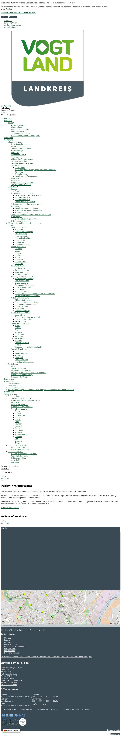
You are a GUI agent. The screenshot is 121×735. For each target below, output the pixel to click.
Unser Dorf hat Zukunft (20, 409)
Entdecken (12, 385)
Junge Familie (20, 240)
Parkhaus (15, 178)
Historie (18, 345)
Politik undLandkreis (8, 119)
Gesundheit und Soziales (20, 313)
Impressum (8, 640)
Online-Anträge (17, 150)
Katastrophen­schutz (22, 291)
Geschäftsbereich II (22, 197)
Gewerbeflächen (21, 353)
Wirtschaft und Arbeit (19, 349)
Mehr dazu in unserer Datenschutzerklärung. (18, 13)
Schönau (18, 437)
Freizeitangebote (21, 236)
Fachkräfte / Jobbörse (20, 449)
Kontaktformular (10, 644)
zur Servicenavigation (12, 25)
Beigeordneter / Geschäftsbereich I (28, 195)
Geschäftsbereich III (22, 200)
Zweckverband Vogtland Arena (26, 219)
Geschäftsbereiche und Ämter (22, 193)
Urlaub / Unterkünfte (15, 387)
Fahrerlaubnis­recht (22, 281)
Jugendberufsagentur (23, 244)
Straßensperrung (21, 283)
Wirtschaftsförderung (19, 456)
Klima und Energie (22, 272)
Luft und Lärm (20, 262)
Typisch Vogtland (18, 338)
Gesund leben (20, 315)
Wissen (17, 326)
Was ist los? (19, 229)
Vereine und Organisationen (22, 407)
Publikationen (20, 168)
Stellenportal (16, 206)
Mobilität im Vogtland (19, 405)
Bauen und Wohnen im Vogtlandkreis (25, 400)
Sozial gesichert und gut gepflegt (27, 317)
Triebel (17, 443)
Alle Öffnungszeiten (39, 704)
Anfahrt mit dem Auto (9, 682)
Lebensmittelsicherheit (23, 319)
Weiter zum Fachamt (9, 685)
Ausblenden (4, 17)
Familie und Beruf (21, 360)
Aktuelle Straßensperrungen (22, 159)
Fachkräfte (19, 358)
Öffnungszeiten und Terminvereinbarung (26, 204)
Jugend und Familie (18, 227)
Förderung (19, 355)
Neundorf (18, 424)
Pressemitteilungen (18, 146)
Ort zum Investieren (15, 452)
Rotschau (18, 432)
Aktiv (17, 330)
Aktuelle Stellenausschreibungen (27, 208)
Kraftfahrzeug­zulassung (24, 279)
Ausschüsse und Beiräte (20, 129)
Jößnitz (18, 420)
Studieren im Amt (21, 212)
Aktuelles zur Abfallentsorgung (26, 176)
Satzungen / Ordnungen (20, 133)
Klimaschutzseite (113, 730)
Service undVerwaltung (8, 139)
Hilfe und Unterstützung (24, 238)
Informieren (19, 336)
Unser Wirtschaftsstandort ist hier (24, 454)
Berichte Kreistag (17, 131)
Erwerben (18, 249)
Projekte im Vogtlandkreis (21, 370)
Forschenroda (20, 415)
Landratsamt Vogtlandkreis (11, 667)
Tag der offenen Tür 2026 (21, 185)
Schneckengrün (21, 434)
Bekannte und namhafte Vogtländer (28, 347)
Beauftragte (19, 191)
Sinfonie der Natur (22, 343)
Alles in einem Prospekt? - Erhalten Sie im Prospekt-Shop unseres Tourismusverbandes (41, 390)
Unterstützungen (21, 306)
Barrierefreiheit (10, 649)
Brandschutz (20, 289)
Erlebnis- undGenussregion (9, 380)
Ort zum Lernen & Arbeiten (18, 445)
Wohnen (18, 253)
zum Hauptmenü (10, 23)
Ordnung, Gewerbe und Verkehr (23, 276)
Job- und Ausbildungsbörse (25, 304)
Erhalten (18, 255)
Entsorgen (19, 259)
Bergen (17, 411)
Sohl (16, 439)
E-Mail (3, 680)
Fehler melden (9, 651)
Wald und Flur (20, 268)
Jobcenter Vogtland (18, 368)
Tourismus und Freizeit (20, 323)
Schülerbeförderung (22, 311)
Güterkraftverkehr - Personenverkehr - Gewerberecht (35, 294)
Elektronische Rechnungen (14, 646)
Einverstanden (13, 17)
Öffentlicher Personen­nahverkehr (27, 296)
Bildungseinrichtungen (23, 300)
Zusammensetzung (18, 125)
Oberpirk (18, 428)
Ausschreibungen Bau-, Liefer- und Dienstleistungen (31, 215)
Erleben (18, 328)
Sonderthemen (13, 364)
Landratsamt (13, 187)
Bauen (17, 251)
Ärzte (13, 366)
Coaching (18, 351)
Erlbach (18, 413)
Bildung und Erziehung (19, 447)
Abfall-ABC (19, 172)
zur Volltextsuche (10, 27)
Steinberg (18, 441)
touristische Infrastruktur (24, 362)
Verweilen (18, 332)
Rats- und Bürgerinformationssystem (25, 136)
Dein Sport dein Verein (19, 377)
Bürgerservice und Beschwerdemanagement (25, 223)
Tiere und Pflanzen (22, 270)
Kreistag (11, 123)
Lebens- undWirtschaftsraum (10, 393)
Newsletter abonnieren (12, 653)
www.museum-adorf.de (10, 508)
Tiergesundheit (20, 321)
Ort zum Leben (13, 396)
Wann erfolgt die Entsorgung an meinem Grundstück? (35, 170)
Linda (17, 422)
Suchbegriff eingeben (9, 110)
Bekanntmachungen (19, 221)
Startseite (8, 472)
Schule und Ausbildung (20, 298)
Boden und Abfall (21, 274)
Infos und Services (15, 142)
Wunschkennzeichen (19, 161)
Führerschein (20, 242)
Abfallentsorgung (17, 165)
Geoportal (15, 157)
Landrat (14, 189)
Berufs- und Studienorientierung (27, 302)
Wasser (18, 257)
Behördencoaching (18, 458)
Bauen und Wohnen (18, 247)
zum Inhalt (8, 21)
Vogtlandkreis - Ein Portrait (21, 398)
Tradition (18, 341)
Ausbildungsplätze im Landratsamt (28, 210)
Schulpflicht (19, 308)
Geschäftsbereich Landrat (25, 202)
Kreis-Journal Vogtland (20, 144)
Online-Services (21, 174)
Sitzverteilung (16, 127)
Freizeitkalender (17, 402)
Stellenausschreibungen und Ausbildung (24, 233)
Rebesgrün (19, 430)
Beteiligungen (16, 217)
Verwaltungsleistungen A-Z (21, 148)
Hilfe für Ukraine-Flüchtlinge (22, 375)
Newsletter (15, 180)
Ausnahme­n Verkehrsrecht (25, 285)
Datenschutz (9, 642)
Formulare (15, 153)
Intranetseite (115, 734)
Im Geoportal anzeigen (9, 674)
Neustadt (18, 426)
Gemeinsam (19, 334)
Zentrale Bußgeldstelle (23, 287)
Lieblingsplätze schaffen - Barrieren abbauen (28, 373)
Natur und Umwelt (18, 266)
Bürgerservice (9, 709)
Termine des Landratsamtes (22, 163)
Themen (11, 225)
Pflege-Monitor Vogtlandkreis (22, 183)
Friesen (17, 417)
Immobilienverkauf (18, 155)
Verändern (19, 264)
